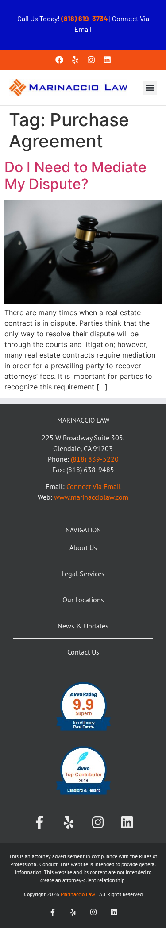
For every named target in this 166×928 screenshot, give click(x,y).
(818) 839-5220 (95, 458)
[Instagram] (91, 60)
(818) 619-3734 (85, 18)
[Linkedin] (107, 60)
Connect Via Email (93, 486)
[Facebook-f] (39, 822)
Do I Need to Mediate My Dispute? (75, 175)
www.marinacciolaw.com (91, 497)
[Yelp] (75, 60)
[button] (150, 88)
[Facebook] (59, 60)
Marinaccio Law (77, 894)
